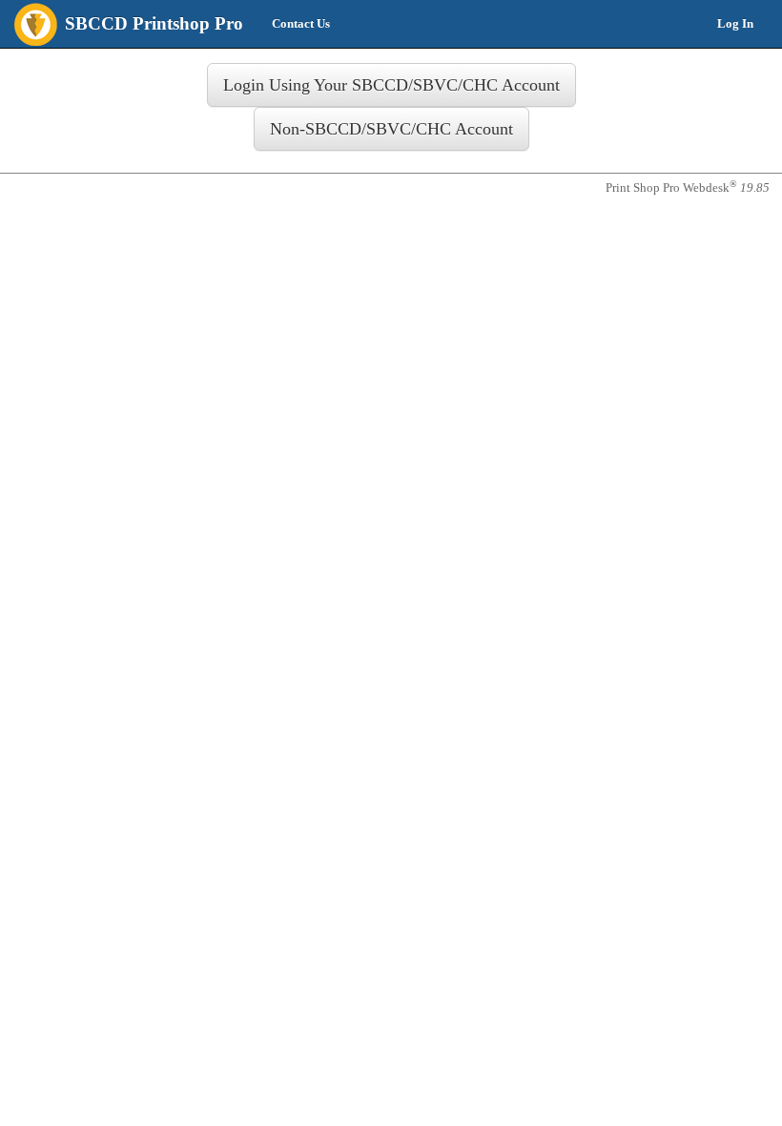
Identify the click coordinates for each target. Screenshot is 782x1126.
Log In (735, 23)
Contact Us (301, 23)
